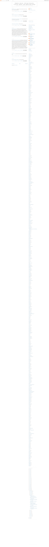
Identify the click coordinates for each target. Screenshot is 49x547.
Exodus (29, 193)
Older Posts (26, 63)
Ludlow (29, 282)
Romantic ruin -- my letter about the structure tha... (33, 506)
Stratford (29, 408)
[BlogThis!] (24, 11)
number (29, 320)
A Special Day (31, 36)
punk (29, 358)
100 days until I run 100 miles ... (32, 41)
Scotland (30, 379)
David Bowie (30, 161)
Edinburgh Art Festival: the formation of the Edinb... (33, 503)
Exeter (29, 191)
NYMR (29, 322)
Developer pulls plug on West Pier (15, 59)
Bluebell (30, 102)
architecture (30, 71)
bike (29, 97)
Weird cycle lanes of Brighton (32, 29)
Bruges (29, 113)
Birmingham (30, 98)
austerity (30, 78)
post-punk (30, 351)
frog (29, 213)
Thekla (29, 414)
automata (30, 81)
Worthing (30, 462)
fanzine (29, 198)
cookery (29, 149)
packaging (30, 327)
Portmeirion (30, 349)
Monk (29, 298)
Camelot (29, 125)
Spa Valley (30, 401)
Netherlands (30, 308)
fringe (29, 212)
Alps (29, 65)
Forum (29, 209)
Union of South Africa (31, 433)
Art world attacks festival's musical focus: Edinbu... (33, 505)
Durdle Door (30, 179)
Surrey (29, 410)
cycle (29, 154)
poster (29, 352)
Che (29, 135)
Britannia (30, 111)
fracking (29, 210)
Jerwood (29, 261)
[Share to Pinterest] (26, 11)
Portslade (30, 350)
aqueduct (30, 70)
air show (29, 63)
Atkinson (30, 76)
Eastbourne (30, 183)
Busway (29, 119)
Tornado (29, 418)
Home (19, 63)
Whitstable (30, 456)
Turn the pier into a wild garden (15, 23)
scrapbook (30, 380)
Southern (30, 399)
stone (29, 407)
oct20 (29, 324)
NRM (29, 317)
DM (29, 172)
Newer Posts (13, 63)
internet (29, 254)
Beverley (30, 93)
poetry (29, 342)
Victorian (30, 441)
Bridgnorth (30, 108)
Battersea (30, 86)
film (29, 202)
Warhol (29, 447)
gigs (29, 219)
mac (29, 285)
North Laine (30, 312)
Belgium (30, 90)
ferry (29, 200)
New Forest (30, 309)
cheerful (29, 136)
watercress (30, 448)
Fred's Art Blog (30, 26)
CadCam (30, 122)
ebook (29, 184)
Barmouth (30, 85)
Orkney (29, 326)
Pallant (29, 331)
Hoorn (29, 243)
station (29, 405)
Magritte (30, 286)
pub (29, 357)
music (29, 305)
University (30, 434)
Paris (29, 333)
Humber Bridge (30, 246)
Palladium (30, 330)
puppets (29, 359)
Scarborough (30, 377)
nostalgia (30, 315)
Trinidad (29, 425)
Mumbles (30, 303)
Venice (29, 439)
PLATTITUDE (31, 40)
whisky (29, 454)
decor (29, 165)
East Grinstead (30, 181)
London (29, 279)
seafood (29, 382)
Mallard (29, 287)
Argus (29, 72)
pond (29, 345)
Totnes (29, 419)
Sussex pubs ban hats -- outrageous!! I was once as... (33, 496)
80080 (29, 60)
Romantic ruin (13, 53)
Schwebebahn (30, 378)
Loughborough (30, 280)
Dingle (29, 170)
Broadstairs (30, 112)
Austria (29, 79)
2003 (30, 517)
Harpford (30, 233)
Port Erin (30, 347)
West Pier (30, 453)
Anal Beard (30, 67)
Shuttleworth (30, 390)
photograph (30, 337)
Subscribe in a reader (31, 21)
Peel (29, 335)
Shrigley (29, 389)
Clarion (29, 139)
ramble (29, 365)
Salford (29, 376)
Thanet (29, 412)
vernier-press (30, 440)
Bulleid (29, 116)
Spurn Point (30, 403)
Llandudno (30, 275)
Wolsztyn (30, 460)
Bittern (29, 99)
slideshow (30, 393)
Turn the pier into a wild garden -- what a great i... (33, 501)
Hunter (29, 247)
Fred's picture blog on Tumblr (32, 25)
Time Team (30, 417)
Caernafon (30, 123)
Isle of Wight (30, 258)
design (29, 167)
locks (29, 277)
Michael (29, 295)
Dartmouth (30, 160)
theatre (29, 413)
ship (29, 386)
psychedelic (30, 355)
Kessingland (30, 265)
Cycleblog (30, 30)
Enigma (29, 188)
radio (29, 361)
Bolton (29, 105)
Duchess (29, 176)
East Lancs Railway (31, 182)
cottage (29, 150)
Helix (29, 239)
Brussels (29, 115)
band (29, 83)
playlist (29, 341)
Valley (29, 438)
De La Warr (30, 164)
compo (29, 146)
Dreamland (30, 174)
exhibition (30, 192)
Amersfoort (30, 66)
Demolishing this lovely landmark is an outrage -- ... (33, 499)
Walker (29, 446)
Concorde (30, 148)
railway (29, 364)
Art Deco (30, 74)
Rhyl (29, 370)
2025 (29, 58)
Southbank (30, 397)
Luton (29, 284)
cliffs (29, 141)
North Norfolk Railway (31, 313)
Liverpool (30, 273)
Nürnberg (30, 321)
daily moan (30, 157)
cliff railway (30, 140)
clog (29, 142)
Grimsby (29, 225)
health (29, 237)
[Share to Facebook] (25, 11)
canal (29, 128)
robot (29, 371)
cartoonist (30, 133)
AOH (29, 69)
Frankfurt (30, 211)
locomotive (30, 278)
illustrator (30, 251)
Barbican (30, 84)
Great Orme (30, 223)
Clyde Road (30, 143)
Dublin (29, 175)
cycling (29, 156)
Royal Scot (30, 375)
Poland (29, 344)
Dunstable (30, 178)
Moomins (30, 299)
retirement (30, 368)
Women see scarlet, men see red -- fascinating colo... (33, 498)
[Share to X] (24, 25)
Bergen (29, 91)
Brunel (29, 114)
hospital (29, 244)
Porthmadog (30, 348)
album (29, 64)
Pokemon (30, 343)
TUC (29, 427)
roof (29, 373)
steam (29, 406)
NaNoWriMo (30, 306)
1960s (29, 57)
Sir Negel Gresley (30, 392)
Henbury (30, 240)
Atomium (30, 77)
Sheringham (30, 385)
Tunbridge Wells (30, 428)
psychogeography (30, 356)
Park (29, 334)
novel (29, 316)
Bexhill (29, 94)
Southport (30, 400)
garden (29, 216)
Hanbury (30, 232)
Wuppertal (30, 463)
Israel (29, 259)
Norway (29, 314)
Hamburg (30, 231)
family (29, 197)
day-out (29, 163)
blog (29, 101)
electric (29, 186)
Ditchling (30, 171)
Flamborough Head (31, 204)
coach (29, 144)
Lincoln (29, 272)
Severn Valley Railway (31, 384)
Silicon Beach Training (31, 391)
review (29, 369)
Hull (29, 245)
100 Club (30, 56)
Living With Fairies (32, 36)
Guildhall (30, 230)
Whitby (29, 455)
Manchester (30, 288)
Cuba (29, 153)
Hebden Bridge (30, 238)
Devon (29, 168)
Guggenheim (30, 227)
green (29, 224)
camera (29, 127)
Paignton (30, 328)
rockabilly (30, 372)
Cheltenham (30, 137)
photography (30, 338)
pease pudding (31, 44)
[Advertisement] (32, 532)
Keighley (30, 264)
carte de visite (30, 132)
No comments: (21, 36)
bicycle (29, 95)
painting (29, 329)
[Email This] (23, 11)
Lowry (29, 281)
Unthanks (30, 435)
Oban (29, 323)
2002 (30, 518)
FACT (29, 195)
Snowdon (30, 394)
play (29, 340)
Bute (29, 120)
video (29, 442)
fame (29, 196)
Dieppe (29, 169)
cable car (30, 121)
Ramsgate (30, 366)
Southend (30, 398)
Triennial (30, 424)
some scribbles (31, 34)
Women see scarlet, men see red (15, 14)
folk (29, 206)
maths (29, 291)
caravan (29, 129)
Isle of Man (30, 257)
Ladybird (30, 268)
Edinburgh (30, 185)
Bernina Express (30, 92)
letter (29, 271)
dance (29, 158)
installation (30, 253)
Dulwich (29, 177)
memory (29, 294)
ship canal (30, 387)
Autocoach (30, 80)
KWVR (29, 267)
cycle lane (30, 155)
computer (30, 147)
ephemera (30, 189)
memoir (29, 293)
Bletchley (30, 100)
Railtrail (29, 363)
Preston (29, 354)
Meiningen (30, 292)
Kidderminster (30, 266)
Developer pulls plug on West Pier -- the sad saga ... (33, 508)
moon (29, 300)
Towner (29, 421)
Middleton (30, 296)
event (29, 190)
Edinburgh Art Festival (14, 28)
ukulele (29, 432)
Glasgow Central (30, 220)
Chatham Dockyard (31, 134)
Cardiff (29, 130)
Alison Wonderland (32, 38)
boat (29, 104)
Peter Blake (30, 336)
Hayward (30, 236)
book (29, 107)
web (29, 449)
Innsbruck (30, 252)
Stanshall (30, 404)
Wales (29, 445)
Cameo (29, 126)
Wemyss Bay (30, 452)
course (29, 151)
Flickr (29, 205)
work (29, 461)
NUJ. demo (30, 319)
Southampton (30, 396)
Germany (30, 217)
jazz (29, 260)
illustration (30, 250)
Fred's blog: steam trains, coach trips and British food (24, 4)
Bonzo (29, 106)
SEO (29, 383)
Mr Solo (29, 302)
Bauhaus (30, 87)
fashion (29, 199)
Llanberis (30, 274)
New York (30, 310)
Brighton (30, 109)
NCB (29, 307)
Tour (29, 420)
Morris (29, 301)
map (29, 289)
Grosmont (30, 226)
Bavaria (29, 88)
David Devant (30, 162)
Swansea (29, 411)
